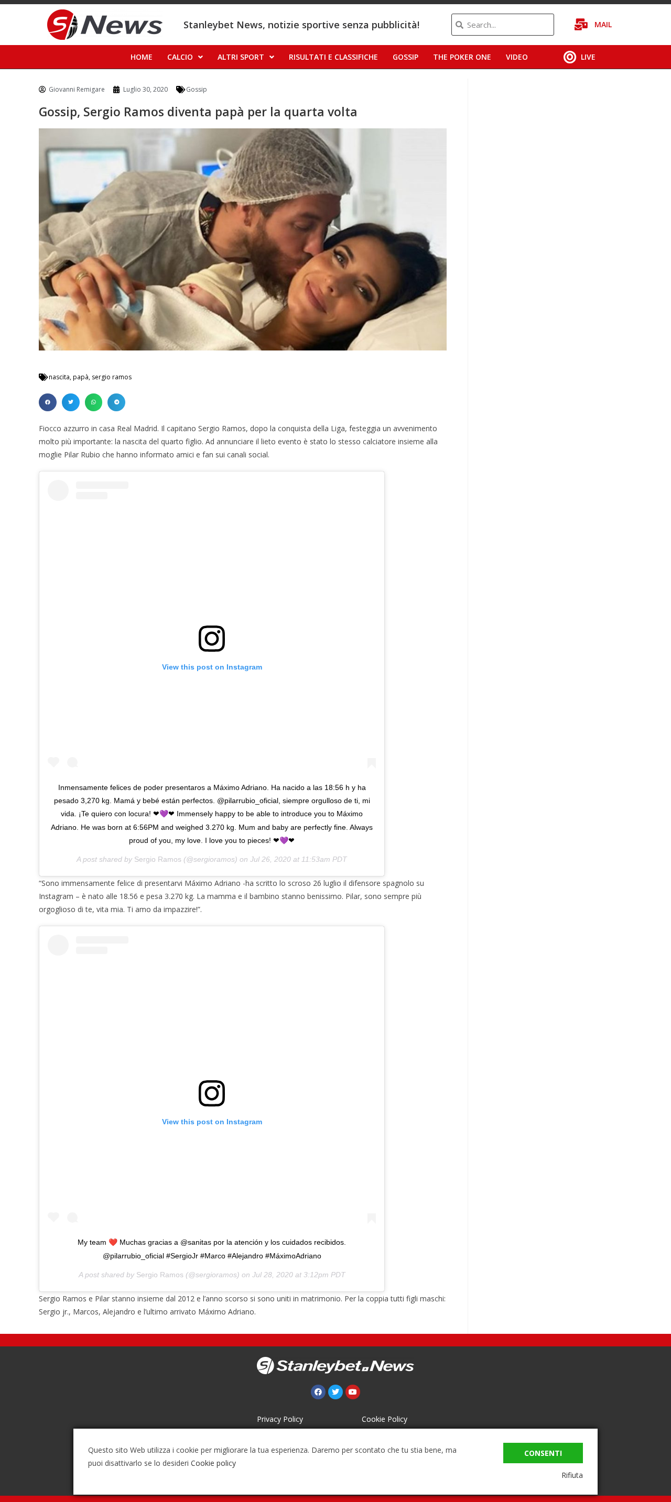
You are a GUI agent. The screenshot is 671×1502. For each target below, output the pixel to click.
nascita (59, 376)
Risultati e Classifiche (333, 57)
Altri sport (241, 57)
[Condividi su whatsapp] (94, 402)
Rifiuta (572, 1475)
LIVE (588, 57)
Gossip (405, 57)
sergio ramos (112, 376)
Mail (603, 24)
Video (517, 57)
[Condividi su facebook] (48, 402)
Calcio (180, 57)
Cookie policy (213, 1463)
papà (81, 376)
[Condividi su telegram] (116, 402)
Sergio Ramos (157, 859)
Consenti (543, 1453)
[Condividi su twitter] (71, 402)
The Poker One (462, 57)
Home (142, 57)
